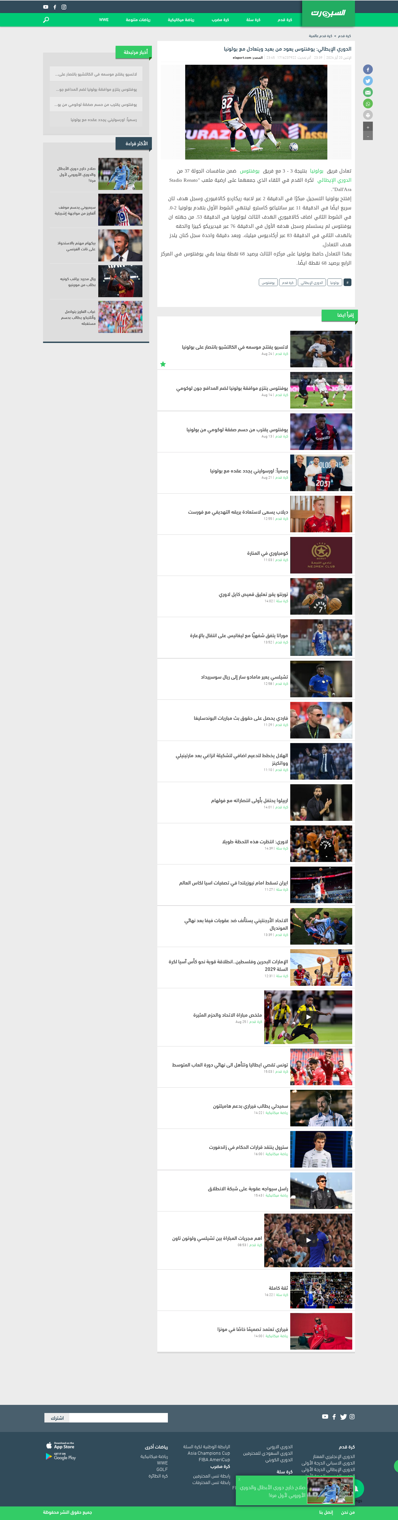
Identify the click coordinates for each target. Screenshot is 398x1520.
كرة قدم (285, 19)
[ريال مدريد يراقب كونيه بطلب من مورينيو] (120, 281)
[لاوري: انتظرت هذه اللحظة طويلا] (321, 843)
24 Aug (267, 353)
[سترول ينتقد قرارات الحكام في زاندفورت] (321, 1149)
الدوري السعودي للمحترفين (268, 1452)
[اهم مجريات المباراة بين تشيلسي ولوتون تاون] (308, 1240)
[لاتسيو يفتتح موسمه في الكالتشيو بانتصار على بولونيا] (321, 349)
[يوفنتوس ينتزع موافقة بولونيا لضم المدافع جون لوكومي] (321, 390)
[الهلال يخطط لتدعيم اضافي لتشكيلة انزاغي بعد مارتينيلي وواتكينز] (321, 761)
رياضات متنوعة (138, 19)
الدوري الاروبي (280, 1446)
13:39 (268, 934)
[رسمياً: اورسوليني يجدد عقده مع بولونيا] (321, 473)
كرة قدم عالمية (320, 35)
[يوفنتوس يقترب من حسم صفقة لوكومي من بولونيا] (321, 431)
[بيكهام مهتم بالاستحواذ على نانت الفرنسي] (120, 245)
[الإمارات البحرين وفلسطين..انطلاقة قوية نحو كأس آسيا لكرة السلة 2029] (321, 967)
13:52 (268, 641)
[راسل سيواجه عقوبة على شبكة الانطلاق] (321, 1190)
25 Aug (241, 1021)
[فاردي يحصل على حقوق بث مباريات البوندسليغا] (321, 720)
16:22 (269, 1294)
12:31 (269, 975)
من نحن (348, 1511)
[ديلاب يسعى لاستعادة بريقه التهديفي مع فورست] (321, 514)
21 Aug (267, 477)
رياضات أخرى (156, 1446)
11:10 (268, 769)
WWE (104, 19)
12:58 (268, 683)
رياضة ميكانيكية (181, 19)
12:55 (268, 518)
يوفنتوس (250, 171)
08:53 (242, 1244)
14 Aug (267, 394)
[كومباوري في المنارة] (321, 555)
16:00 (258, 1153)
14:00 (258, 1335)
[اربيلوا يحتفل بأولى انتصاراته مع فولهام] (321, 802)
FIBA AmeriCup (214, 1459)
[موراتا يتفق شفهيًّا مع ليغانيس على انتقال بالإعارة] (321, 637)
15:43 (258, 1195)
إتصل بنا (326, 1511)
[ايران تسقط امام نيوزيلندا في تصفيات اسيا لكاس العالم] (321, 885)
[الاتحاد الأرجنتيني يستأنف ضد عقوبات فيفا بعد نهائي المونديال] (321, 926)
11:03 (268, 559)
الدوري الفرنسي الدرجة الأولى (328, 1475)
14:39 (269, 848)
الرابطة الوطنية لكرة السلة (206, 1446)
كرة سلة (253, 19)
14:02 (269, 600)
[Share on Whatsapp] (368, 103)
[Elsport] (328, 14)
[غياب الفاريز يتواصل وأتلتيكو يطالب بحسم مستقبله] (120, 317)
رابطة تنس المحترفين (211, 1475)
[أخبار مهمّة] (163, 363)
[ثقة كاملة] (321, 1290)
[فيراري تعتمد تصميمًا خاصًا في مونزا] (321, 1331)
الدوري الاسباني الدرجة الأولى (328, 1462)
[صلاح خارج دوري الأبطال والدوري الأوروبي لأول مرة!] (120, 174)
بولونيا (316, 171)
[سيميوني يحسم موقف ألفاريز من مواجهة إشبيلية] (120, 210)
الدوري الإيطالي (334, 180)
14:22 (258, 1112)
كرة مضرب (220, 19)
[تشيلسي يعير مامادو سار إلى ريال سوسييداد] (321, 679)
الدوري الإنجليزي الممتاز (334, 1455)
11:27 (269, 889)
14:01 (268, 806)
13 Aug (267, 436)
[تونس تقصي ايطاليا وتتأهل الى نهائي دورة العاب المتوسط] (321, 1067)
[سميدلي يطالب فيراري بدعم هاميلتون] (321, 1108)
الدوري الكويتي (279, 1459)
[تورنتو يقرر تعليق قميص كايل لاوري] (321, 596)
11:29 (268, 724)
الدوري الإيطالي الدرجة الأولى (328, 1468)
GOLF (162, 1468)
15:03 (268, 1071)
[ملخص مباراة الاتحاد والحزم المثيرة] (308, 1017)
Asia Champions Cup (209, 1452)
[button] (46, 19)
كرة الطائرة (158, 1475)
